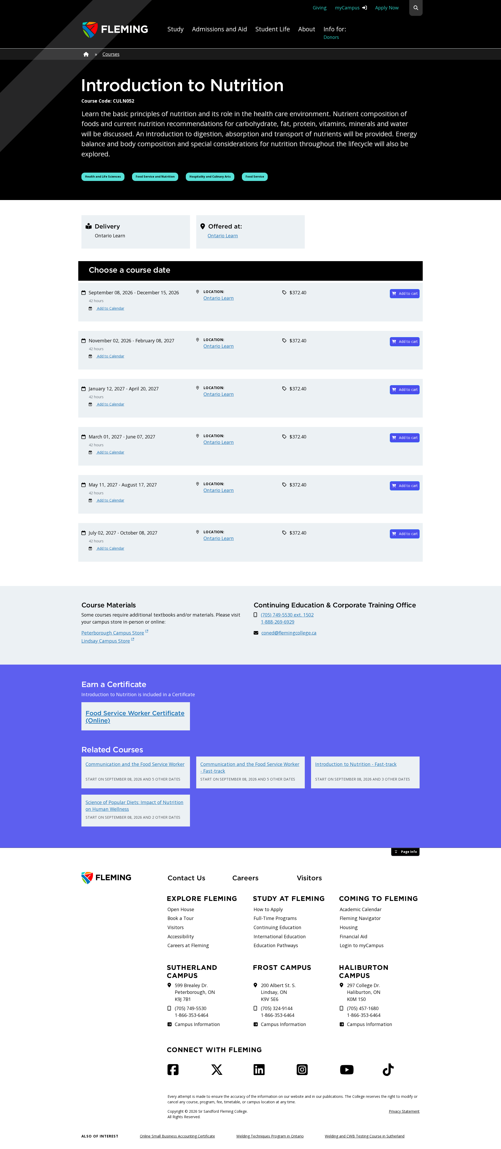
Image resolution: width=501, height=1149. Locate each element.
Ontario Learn (223, 235)
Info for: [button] (335, 32)
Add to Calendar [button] (110, 308)
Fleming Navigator (360, 918)
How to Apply (268, 909)
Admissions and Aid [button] (219, 29)
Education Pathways (276, 945)
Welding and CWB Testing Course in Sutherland (364, 1136)
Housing (349, 927)
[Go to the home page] (115, 30)
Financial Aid (353, 936)
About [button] (306, 29)
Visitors (309, 878)
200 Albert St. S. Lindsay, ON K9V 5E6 (278, 992)
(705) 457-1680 (363, 1008)
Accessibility (181, 936)
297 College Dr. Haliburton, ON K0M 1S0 (363, 992)
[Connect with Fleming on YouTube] (348, 1072)
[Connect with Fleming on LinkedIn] (261, 1072)
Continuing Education (277, 927)
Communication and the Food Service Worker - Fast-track (249, 767)
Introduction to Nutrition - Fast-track (356, 764)
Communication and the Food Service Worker (135, 764)
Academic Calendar (360, 909)
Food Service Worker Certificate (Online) (135, 716)
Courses (111, 54)
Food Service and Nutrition (155, 176)
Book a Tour (181, 918)
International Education (280, 936)
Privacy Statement (404, 1111)
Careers (261, 878)
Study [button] (176, 29)
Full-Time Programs (275, 918)
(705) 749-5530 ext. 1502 (287, 615)
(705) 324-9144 (277, 1008)
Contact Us (186, 878)
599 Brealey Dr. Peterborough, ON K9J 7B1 (195, 992)
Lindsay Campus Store (105, 641)
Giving (320, 7)
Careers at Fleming (188, 945)
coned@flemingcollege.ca (289, 633)
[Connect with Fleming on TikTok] (390, 1072)
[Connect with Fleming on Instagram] (304, 1072)
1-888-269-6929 (277, 622)
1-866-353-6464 (191, 1015)
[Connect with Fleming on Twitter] (218, 1072)
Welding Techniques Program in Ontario (270, 1136)
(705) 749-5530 (190, 1008)
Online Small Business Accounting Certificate (177, 1136)
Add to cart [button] (408, 293)
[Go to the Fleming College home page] (121, 878)
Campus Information (197, 1024)
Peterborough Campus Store (112, 633)
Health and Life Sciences (103, 176)
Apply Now (387, 7)
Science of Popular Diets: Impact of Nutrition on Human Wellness (134, 805)
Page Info (409, 851)
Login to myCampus (362, 945)
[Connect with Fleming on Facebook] (175, 1072)
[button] (416, 8)
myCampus (347, 7)
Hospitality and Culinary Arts (210, 176)
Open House (181, 909)
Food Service (256, 176)
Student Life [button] (272, 29)
